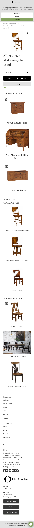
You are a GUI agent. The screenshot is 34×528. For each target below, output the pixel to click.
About (5, 430)
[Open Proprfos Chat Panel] (30, 524)
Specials (5, 434)
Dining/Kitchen (12, 23)
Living (5, 407)
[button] (27, 33)
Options (5, 418)
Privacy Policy (24, 523)
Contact (5, 444)
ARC (4, 88)
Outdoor (6, 414)
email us (11, 507)
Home (5, 23)
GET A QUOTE (17, 84)
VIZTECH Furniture (20, 525)
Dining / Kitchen (8, 404)
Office (5, 411)
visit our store (11, 501)
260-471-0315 (7, 489)
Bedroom (6, 400)
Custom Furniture (8, 441)
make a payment (11, 512)
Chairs (14, 26)
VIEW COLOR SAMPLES (17, 78)
